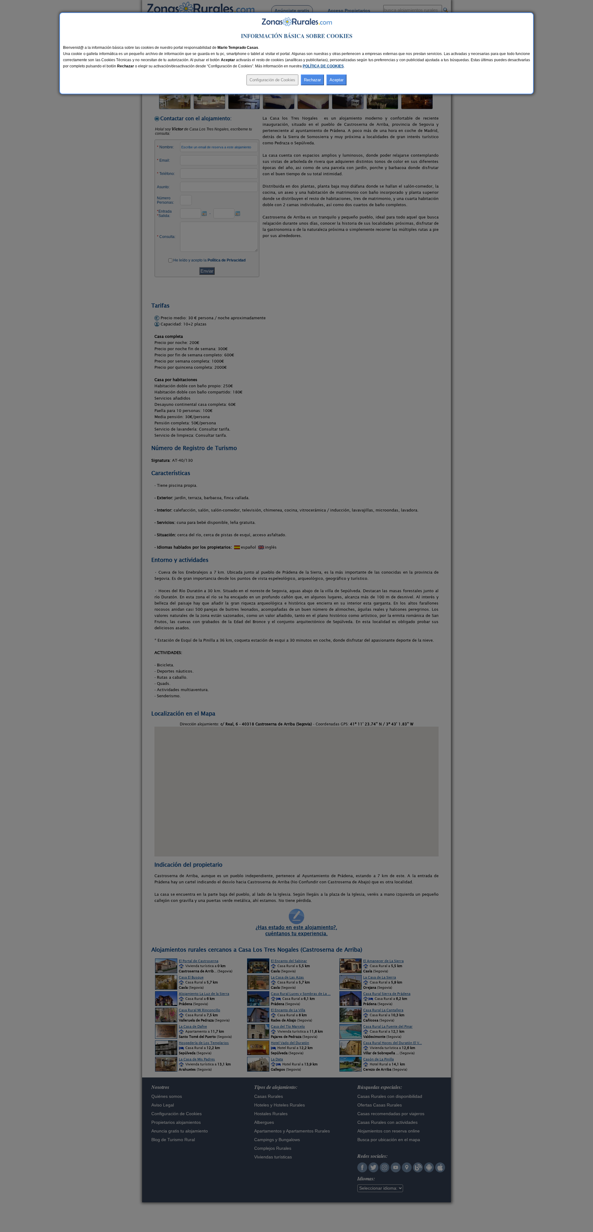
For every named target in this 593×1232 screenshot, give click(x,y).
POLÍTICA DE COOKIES (323, 66)
